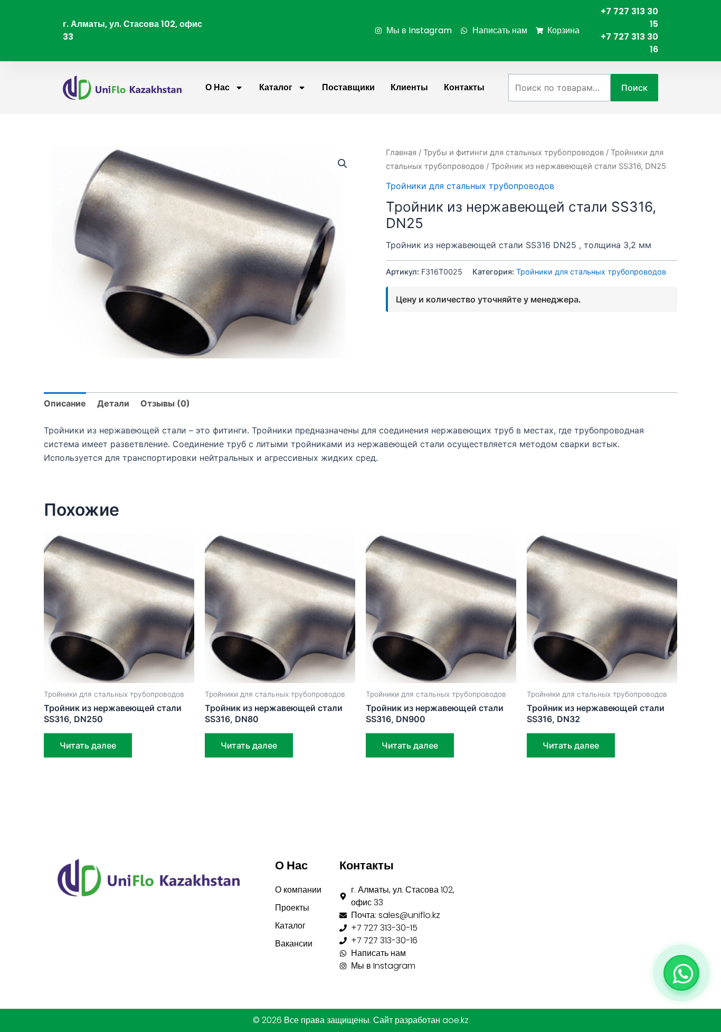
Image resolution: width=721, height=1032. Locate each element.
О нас (217, 87)
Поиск (634, 87)
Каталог (275, 87)
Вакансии (293, 944)
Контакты (464, 87)
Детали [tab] (113, 403)
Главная (401, 152)
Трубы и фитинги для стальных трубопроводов (513, 152)
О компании (298, 890)
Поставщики (348, 87)
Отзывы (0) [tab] (165, 403)
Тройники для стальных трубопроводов (470, 186)
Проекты (292, 908)
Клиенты (409, 87)
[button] (342, 163)
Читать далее (88, 745)
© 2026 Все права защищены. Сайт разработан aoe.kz (361, 1020)
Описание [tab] (65, 403)
